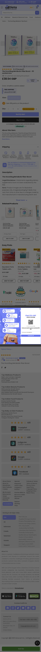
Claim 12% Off (31, 335)
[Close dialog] (40, 309)
